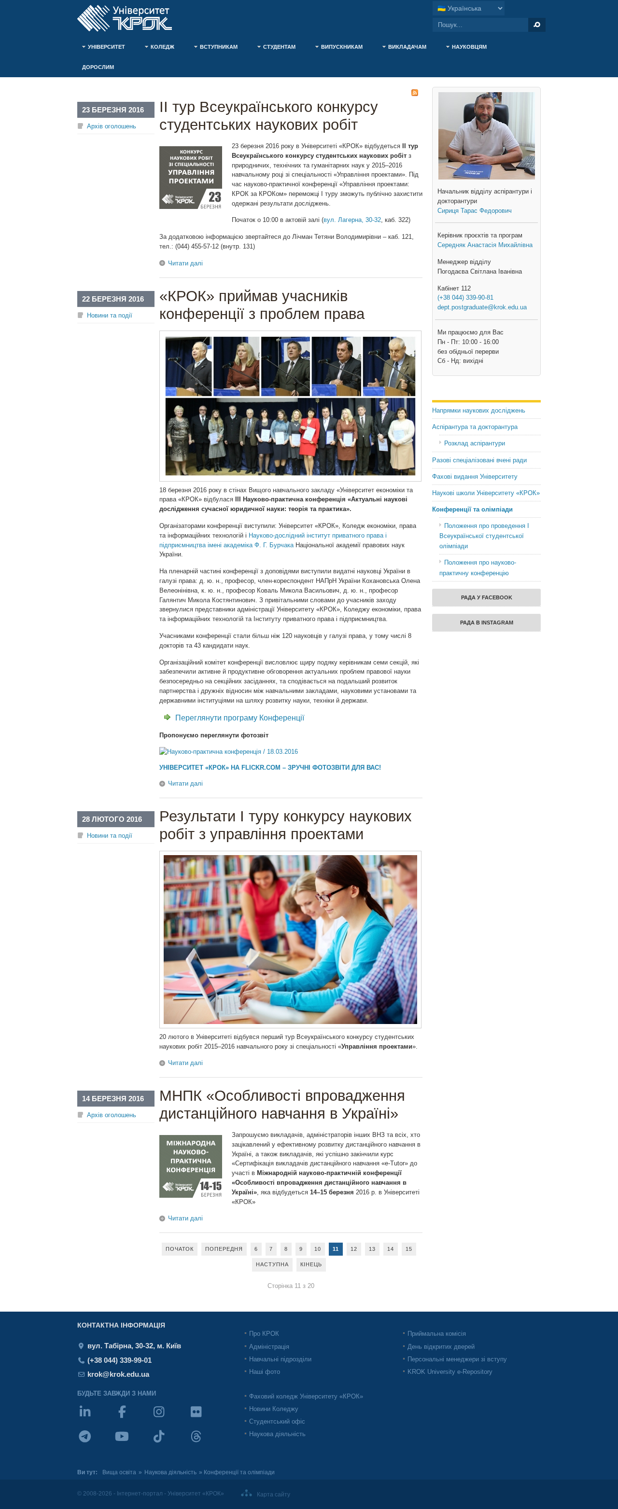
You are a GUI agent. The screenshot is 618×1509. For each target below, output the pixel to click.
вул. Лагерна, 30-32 (352, 219)
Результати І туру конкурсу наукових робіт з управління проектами (285, 825)
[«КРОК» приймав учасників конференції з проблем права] (290, 479)
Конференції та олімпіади (472, 509)
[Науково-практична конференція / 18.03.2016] (228, 751)
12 (354, 1249)
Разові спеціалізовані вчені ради (479, 460)
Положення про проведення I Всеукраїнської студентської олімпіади (484, 536)
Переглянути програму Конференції (239, 718)
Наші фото (264, 1371)
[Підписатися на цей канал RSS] (415, 93)
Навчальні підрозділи (280, 1359)
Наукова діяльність (277, 1434)
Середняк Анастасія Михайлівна (485, 245)
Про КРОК (264, 1333)
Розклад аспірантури (474, 443)
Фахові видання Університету (475, 476)
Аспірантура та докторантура (475, 426)
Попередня (224, 1249)
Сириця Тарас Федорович (474, 210)
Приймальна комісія (436, 1333)
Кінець (311, 1264)
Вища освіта (119, 1472)
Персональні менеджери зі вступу (457, 1359)
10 (317, 1249)
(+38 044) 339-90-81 (465, 297)
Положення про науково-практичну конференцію (477, 567)
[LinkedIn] (95, 1418)
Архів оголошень (111, 126)
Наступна (272, 1264)
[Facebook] (133, 1418)
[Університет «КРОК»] (130, 18)
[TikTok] (169, 1442)
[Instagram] (169, 1418)
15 (409, 1249)
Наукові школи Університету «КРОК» (486, 493)
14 (390, 1249)
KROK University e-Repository (449, 1371)
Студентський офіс (277, 1421)
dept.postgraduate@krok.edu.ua (482, 307)
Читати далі (185, 263)
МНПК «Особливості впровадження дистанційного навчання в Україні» (282, 1104)
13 (372, 1249)
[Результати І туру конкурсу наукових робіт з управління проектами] (290, 1026)
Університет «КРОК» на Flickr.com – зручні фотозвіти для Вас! (270, 767)
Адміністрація (269, 1346)
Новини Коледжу (273, 1408)
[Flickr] (206, 1418)
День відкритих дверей (441, 1346)
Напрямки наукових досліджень (478, 410)
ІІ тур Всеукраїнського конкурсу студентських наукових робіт (268, 115)
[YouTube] (133, 1442)
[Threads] (206, 1442)
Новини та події (109, 315)
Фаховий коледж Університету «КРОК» (306, 1396)
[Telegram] (95, 1442)
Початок (180, 1249)
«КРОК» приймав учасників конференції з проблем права (262, 305)
